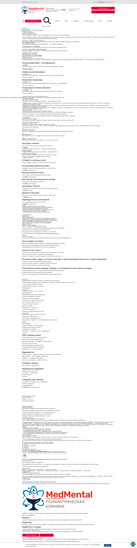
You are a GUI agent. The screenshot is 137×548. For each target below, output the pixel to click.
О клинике (76, 21)
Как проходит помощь (28, 41)
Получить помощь (31, 535)
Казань (60, 529)
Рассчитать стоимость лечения (103, 11)
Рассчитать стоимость (28, 122)
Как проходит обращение (41, 524)
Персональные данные (82, 524)
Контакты (109, 21)
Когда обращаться (39, 41)
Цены (100, 21)
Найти (63, 9)
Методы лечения (55, 41)
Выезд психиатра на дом (33, 173)
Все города (51, 520)
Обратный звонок (103, 8)
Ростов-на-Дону (26, 529)
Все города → (73, 529)
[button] (33, 21)
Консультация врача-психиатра (35, 166)
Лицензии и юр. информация (68, 524)
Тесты (56, 520)
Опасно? (25, 448)
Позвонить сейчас (27, 214)
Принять (107, 545)
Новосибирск (65, 529)
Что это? (25, 444)
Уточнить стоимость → (28, 68)
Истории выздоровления (64, 520)
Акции (66, 21)
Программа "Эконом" (31, 186)
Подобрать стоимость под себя (43, 156)
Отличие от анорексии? (29, 445)
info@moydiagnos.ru (109, 2)
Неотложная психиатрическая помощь (38, 179)
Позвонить (41, 40)
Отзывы (57, 21)
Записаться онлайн (76, 520)
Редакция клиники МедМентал (11, 97)
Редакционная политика (54, 524)
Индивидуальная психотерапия (35, 200)
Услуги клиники (26, 29)
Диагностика (47, 41)
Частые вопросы (75, 41)
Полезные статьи (88, 21)
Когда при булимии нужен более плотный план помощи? (38, 443)
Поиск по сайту (50, 8)
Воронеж (55, 529)
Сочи (51, 529)
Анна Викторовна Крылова (33, 97)
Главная (24, 28)
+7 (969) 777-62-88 (74, 9)
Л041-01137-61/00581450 (52, 539)
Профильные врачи (65, 41)
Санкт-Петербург (39, 529)
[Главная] (23, 21)
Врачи (32, 520)
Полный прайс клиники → (42, 96)
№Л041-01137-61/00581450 (35, 56)
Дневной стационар (30, 193)
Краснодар (47, 529)
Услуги (28, 520)
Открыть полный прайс (28, 156)
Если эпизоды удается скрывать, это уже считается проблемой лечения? (42, 439)
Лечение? (26, 447)
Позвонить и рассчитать (28, 96)
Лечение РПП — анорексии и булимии (32, 30)
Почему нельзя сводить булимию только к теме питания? (38, 442)
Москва (33, 529)
